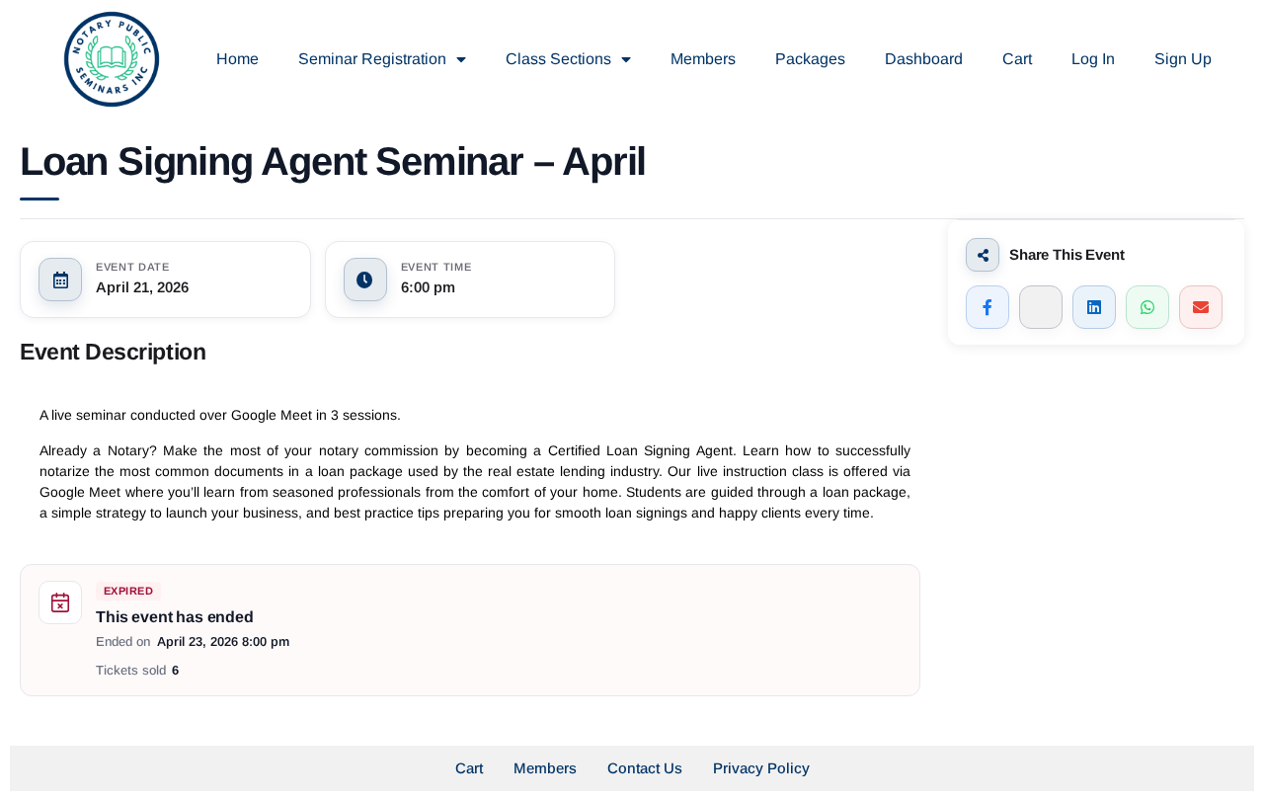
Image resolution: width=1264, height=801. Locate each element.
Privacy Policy (761, 768)
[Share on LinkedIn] (1094, 307)
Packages (810, 58)
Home (237, 58)
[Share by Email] (1201, 307)
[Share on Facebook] (987, 307)
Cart (1017, 58)
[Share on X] (1041, 307)
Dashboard (924, 58)
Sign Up (1183, 58)
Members (703, 58)
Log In (1093, 58)
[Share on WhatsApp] (1147, 307)
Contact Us (644, 768)
